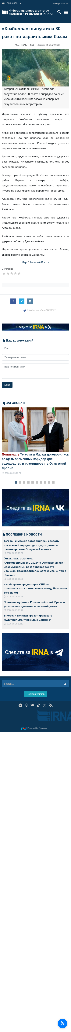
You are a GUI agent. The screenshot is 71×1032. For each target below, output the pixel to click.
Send (7, 384)
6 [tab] (36, 483)
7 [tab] (40, 483)
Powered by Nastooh (37, 728)
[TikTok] (38, 705)
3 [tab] (24, 483)
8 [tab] (45, 483)
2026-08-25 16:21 (15, 579)
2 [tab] (20, 483)
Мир (24, 262)
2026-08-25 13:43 (15, 596)
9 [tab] (49, 483)
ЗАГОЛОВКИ (15, 402)
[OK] (26, 705)
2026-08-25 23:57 (13, 473)
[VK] (32, 705)
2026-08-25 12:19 (15, 624)
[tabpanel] (35, 441)
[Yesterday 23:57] (35, 429)
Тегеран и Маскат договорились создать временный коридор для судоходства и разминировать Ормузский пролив (31, 545)
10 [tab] (53, 483)
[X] (44, 705)
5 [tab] (32, 483)
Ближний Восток (39, 262)
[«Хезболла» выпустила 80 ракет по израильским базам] (35, 67)
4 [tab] (28, 483)
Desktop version (35, 694)
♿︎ (62, 1023)
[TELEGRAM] (20, 705)
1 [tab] (15, 483)
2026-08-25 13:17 (15, 610)
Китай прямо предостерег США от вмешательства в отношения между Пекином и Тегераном (35, 588)
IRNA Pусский (31, 12)
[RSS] (50, 705)
